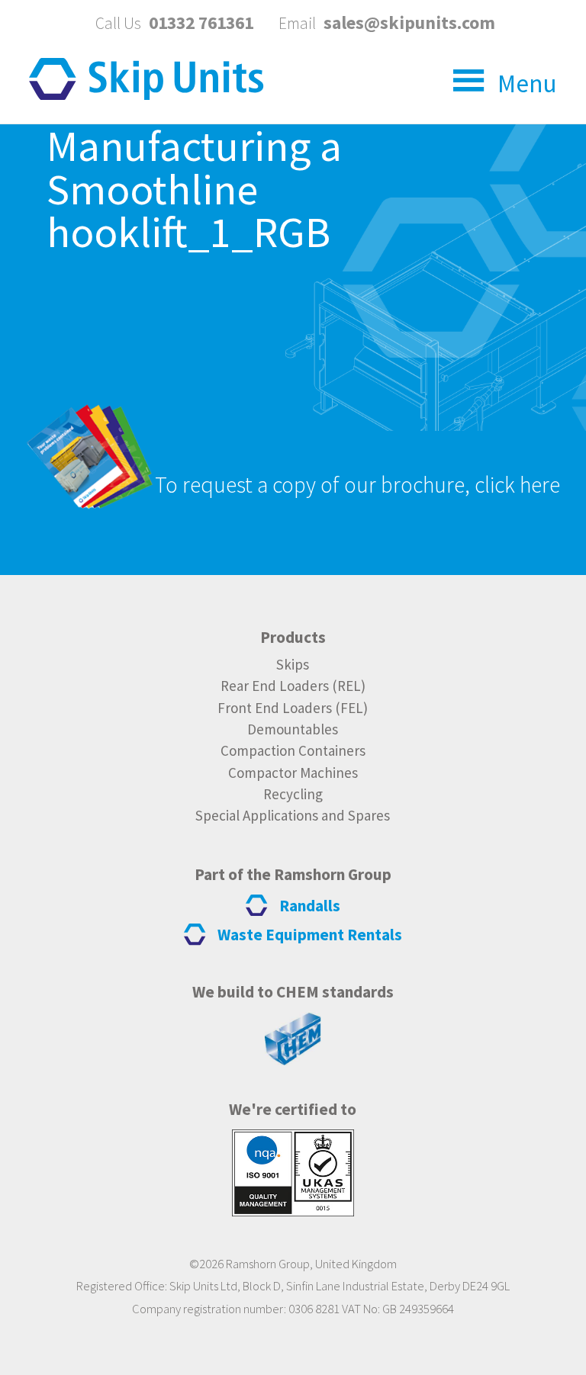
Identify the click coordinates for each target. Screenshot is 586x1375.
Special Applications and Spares (292, 815)
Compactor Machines (293, 772)
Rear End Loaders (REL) (293, 685)
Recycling (293, 794)
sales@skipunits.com (409, 22)
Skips (292, 664)
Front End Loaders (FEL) (292, 708)
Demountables (292, 729)
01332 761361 (201, 22)
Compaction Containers (293, 750)
